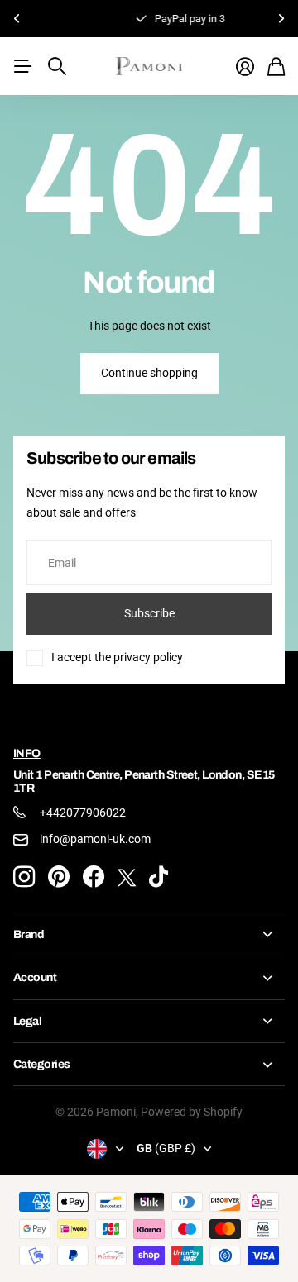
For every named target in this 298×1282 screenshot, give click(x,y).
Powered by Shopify (192, 1111)
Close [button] (149, 934)
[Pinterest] (59, 877)
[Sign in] (245, 66)
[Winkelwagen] (276, 66)
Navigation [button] (22, 66)
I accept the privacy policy (117, 657)
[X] (127, 877)
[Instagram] (24, 877)
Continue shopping (149, 372)
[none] (16, 18)
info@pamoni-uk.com (95, 839)
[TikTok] (158, 877)
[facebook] (93, 877)
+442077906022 (83, 812)
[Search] (57, 66)
